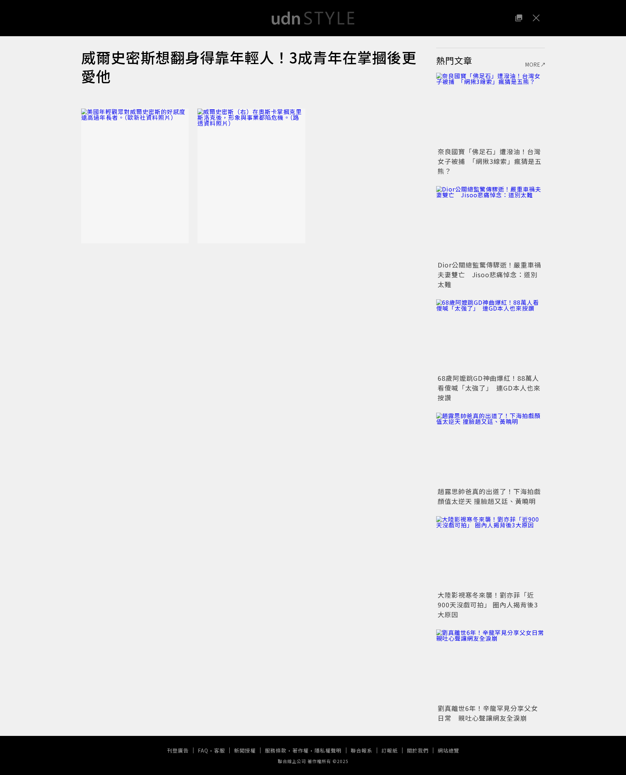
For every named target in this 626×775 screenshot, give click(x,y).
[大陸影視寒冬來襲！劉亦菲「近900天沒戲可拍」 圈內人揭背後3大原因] (490, 552)
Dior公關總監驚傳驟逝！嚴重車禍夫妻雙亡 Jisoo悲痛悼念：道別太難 (489, 274)
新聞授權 (245, 750)
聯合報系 (361, 750)
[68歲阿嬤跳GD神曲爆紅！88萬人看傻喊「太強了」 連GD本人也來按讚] (490, 335)
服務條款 (276, 750)
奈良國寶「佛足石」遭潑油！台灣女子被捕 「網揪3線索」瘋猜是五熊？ (490, 161)
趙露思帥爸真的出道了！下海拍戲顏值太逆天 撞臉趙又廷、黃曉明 (489, 496)
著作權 (300, 750)
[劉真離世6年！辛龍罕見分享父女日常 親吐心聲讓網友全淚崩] (490, 665)
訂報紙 (389, 750)
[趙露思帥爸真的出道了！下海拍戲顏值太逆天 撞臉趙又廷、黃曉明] (490, 449)
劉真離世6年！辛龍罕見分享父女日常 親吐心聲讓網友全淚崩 (488, 713)
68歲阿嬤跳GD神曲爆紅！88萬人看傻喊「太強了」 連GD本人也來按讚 (489, 387)
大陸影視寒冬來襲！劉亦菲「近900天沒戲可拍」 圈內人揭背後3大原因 (488, 604)
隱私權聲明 (328, 750)
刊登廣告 (178, 750)
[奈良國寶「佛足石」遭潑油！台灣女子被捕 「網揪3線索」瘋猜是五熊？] (490, 109)
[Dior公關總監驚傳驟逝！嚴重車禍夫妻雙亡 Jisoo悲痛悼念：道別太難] (490, 222)
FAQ (203, 750)
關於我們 (418, 750)
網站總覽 (448, 750)
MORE (533, 64)
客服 (219, 750)
